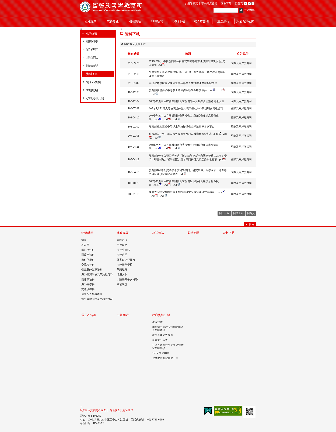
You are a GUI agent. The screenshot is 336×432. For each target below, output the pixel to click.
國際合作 (122, 239)
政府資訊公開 (95, 98)
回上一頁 (224, 213)
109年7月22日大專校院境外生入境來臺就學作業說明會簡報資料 (186, 108)
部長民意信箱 (209, 3)
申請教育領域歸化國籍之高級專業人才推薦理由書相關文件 (183, 83)
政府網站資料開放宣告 (93, 410)
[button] (241, 10)
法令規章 (157, 322)
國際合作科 (87, 249)
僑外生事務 (123, 249)
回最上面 (238, 213)
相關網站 (92, 57)
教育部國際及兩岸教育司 (111, 7)
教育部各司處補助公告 (165, 358)
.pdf (160, 64)
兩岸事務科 (87, 254)
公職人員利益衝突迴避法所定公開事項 (168, 346)
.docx (156, 119)
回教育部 (226, 3)
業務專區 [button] (113, 21)
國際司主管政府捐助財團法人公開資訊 (168, 328)
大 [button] (252, 3)
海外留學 (122, 254)
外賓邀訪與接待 (126, 259)
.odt (153, 94)
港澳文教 (122, 274)
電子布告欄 (93, 82)
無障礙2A (228, 411)
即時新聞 (92, 66)
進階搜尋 (249, 10)
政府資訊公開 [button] (245, 21)
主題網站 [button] (223, 21)
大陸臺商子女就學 (127, 279)
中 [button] (249, 3)
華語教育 (122, 269)
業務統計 (122, 284)
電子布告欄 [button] (201, 21)
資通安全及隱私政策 (121, 410)
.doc (210, 90)
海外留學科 (87, 259)
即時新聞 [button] (157, 21)
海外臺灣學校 (124, 264)
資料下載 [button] (179, 21)
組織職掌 (92, 41)
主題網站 (92, 90)
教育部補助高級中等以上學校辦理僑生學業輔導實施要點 (182, 126)
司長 (84, 239)
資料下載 (92, 74)
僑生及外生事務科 (91, 269)
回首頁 (239, 3)
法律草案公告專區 (162, 334)
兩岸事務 (122, 244)
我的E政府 (208, 411)
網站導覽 (192, 3)
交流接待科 (87, 264)
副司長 (85, 244)
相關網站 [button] (135, 21)
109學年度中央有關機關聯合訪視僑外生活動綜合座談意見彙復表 (186, 101)
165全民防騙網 (160, 352)
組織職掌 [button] (91, 21)
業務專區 (92, 49)
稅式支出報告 (160, 340)
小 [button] (245, 3)
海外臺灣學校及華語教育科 (97, 274)
